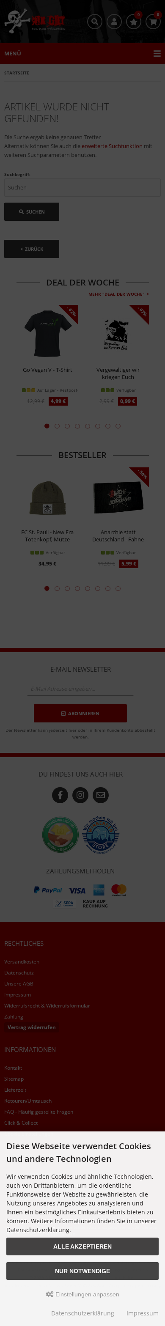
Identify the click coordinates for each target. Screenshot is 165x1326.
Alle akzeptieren (82, 1246)
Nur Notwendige (82, 1271)
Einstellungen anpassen (86, 1294)
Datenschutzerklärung (82, 1313)
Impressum (142, 1313)
